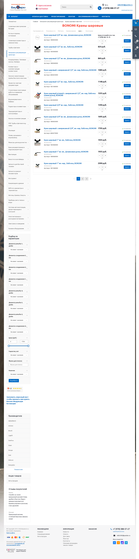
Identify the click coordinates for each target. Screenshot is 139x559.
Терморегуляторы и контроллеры (15, 112)
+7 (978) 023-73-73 (104, 37)
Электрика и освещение (16, 223)
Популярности (50, 31)
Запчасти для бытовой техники (16, 165)
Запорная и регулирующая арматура (17, 53)
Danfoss (11, 440)
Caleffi (10, 435)
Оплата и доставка (40, 16)
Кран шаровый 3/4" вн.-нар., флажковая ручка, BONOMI (67, 35)
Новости (66, 532)
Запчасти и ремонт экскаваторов (14, 172)
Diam (10, 445)
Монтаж (71, 16)
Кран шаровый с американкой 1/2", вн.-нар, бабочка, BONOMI (70, 70)
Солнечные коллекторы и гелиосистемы (17, 41)
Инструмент (12, 178)
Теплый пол (12, 21)
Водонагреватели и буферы (15, 100)
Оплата (65, 534)
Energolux (11, 465)
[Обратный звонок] (135, 36)
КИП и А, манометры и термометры (15, 189)
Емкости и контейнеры (16, 159)
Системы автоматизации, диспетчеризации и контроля (17, 209)
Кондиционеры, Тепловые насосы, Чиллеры (17, 61)
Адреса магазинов (44, 5)
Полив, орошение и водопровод (14, 136)
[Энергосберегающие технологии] (18, 7)
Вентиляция (12, 154)
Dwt (9, 455)
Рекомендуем (43, 529)
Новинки (40, 532)
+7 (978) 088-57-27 (110, 8)
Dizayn (10, 450)
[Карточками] (128, 30)
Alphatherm (12, 421)
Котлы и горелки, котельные (14, 34)
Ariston (10, 425)
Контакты (106, 16)
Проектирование (58, 16)
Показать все (18, 469)
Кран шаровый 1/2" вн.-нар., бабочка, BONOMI (63, 82)
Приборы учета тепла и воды (16, 201)
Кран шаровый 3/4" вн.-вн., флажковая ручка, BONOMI (67, 117)
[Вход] (135, 55)
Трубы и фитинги (14, 47)
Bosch (10, 430)
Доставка (66, 536)
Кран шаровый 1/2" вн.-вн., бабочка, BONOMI (63, 47)
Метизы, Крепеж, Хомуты (17, 195)
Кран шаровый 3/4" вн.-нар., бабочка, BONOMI (63, 105)
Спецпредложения (43, 534)
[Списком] (131, 30)
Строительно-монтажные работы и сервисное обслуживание (17, 92)
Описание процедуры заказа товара (70, 544)
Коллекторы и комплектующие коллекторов (14, 69)
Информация (68, 529)
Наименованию (71, 31)
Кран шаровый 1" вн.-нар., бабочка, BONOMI (63, 163)
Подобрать (14, 380)
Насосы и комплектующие (17, 118)
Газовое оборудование (16, 228)
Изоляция (11, 130)
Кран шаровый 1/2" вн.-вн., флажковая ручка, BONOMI (67, 58)
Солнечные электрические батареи (17, 27)
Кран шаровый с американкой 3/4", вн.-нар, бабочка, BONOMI (70, 128)
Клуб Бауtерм (43, 8)
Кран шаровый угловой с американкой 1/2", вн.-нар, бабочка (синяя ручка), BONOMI (70, 94)
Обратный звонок (127, 10)
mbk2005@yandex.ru (124, 5)
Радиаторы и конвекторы (17, 106)
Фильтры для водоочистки (17, 142)
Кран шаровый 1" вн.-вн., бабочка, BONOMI (62, 140)
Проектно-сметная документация (14, 84)
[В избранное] (37, 42)
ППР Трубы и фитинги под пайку (17, 124)
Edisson (10, 460)
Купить (127, 41)
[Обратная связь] (135, 29)
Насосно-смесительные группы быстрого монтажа (17, 77)
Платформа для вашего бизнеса (21, 550)
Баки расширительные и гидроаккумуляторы (16, 148)
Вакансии (93, 529)
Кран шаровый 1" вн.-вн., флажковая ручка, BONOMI (66, 152)
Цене (80, 31)
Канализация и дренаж (16, 183)
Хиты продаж (13, 481)
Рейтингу (61, 31)
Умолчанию (89, 31)
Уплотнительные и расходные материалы (16, 217)
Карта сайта (11, 533)
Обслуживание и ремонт (88, 16)
